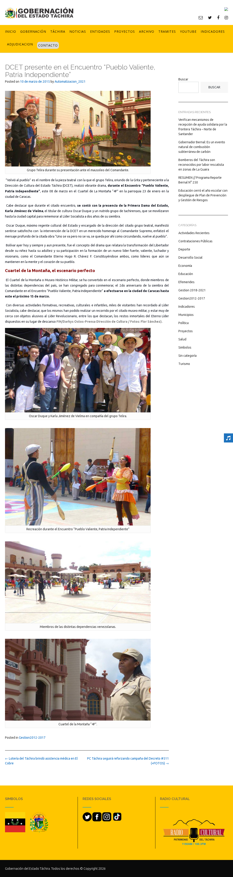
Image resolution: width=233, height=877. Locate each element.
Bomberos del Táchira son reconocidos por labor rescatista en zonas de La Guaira (201, 164)
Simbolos (184, 347)
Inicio (10, 31)
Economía (185, 266)
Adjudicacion (20, 44)
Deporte (184, 249)
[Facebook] (218, 17)
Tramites (167, 31)
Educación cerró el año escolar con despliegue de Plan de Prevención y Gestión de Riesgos (203, 195)
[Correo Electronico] (201, 17)
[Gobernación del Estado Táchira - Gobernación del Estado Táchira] (39, 13)
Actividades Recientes (194, 233)
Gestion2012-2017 (32, 737)
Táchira (57, 31)
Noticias (77, 31)
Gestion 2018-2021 (192, 290)
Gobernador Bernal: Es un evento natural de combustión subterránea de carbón (201, 147)
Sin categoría (187, 355)
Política (183, 323)
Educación (185, 274)
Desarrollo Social (190, 257)
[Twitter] (210, 17)
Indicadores (213, 31)
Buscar (183, 79)
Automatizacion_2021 (70, 81)
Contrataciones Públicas (195, 241)
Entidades (100, 31)
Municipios (186, 315)
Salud (182, 339)
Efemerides (186, 282)
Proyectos (124, 31)
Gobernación (33, 31)
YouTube (188, 31)
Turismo (184, 364)
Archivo (146, 31)
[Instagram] (226, 17)
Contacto (48, 45)
